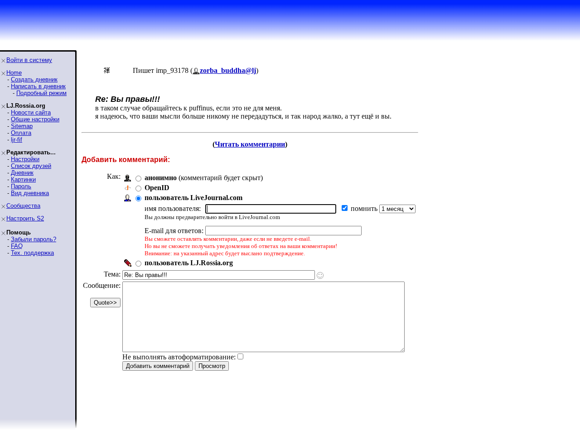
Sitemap (22, 126)
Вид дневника (30, 193)
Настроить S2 (25, 218)
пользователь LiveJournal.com (193, 197)
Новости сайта (31, 112)
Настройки (25, 159)
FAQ (17, 246)
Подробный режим (41, 93)
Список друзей (31, 165)
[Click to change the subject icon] (320, 275)
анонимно (161, 178)
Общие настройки (35, 119)
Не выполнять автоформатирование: (179, 357)
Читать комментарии (250, 144)
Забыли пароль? (33, 239)
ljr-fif (16, 139)
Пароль (21, 186)
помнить (365, 208)
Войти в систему (29, 60)
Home (14, 72)
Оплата (21, 132)
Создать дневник (34, 79)
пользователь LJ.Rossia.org (189, 263)
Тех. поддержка (32, 252)
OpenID (157, 187)
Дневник (22, 172)
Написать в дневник (38, 86)
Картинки (23, 179)
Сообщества (23, 205)
